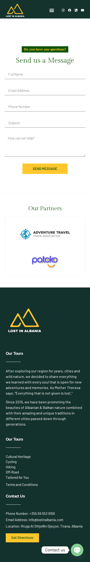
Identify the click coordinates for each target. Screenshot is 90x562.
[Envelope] (82, 10)
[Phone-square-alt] (76, 10)
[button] (52, 10)
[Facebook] (69, 10)
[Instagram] (63, 10)
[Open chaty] (77, 550)
